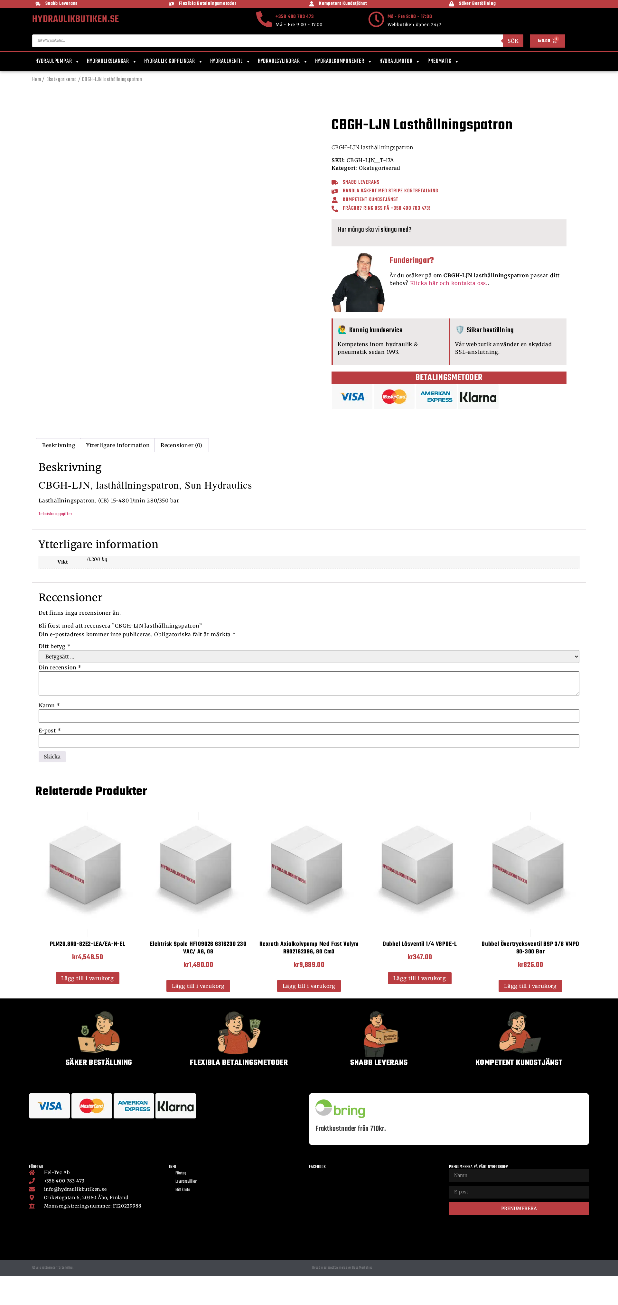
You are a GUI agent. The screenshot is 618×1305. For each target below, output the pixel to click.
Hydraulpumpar (53, 61)
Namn (49, 705)
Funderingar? (411, 260)
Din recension (60, 667)
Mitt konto (182, 1190)
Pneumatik (439, 61)
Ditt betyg (55, 646)
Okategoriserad (61, 79)
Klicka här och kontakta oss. (449, 283)
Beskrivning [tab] (59, 445)
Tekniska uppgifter (55, 514)
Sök (513, 41)
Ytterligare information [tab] (118, 445)
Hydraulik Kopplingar (169, 61)
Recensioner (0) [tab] (181, 445)
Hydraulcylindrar (279, 61)
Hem (36, 79)
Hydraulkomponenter (339, 61)
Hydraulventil (226, 61)
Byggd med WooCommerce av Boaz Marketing (342, 1268)
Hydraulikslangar (108, 61)
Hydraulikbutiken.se (75, 19)
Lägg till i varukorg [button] (87, 978)
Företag (180, 1173)
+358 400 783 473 (295, 17)
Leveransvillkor (186, 1181)
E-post (50, 730)
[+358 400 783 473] (264, 19)
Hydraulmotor (396, 61)
